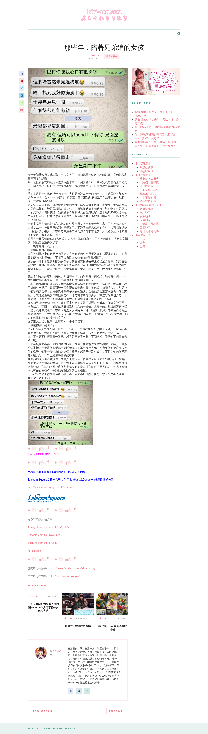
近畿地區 (145, 220)
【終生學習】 (143, 175)
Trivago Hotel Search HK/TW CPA (48, 527)
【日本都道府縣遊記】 (148, 205)
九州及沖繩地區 (149, 231)
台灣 (142, 246)
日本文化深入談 (149, 190)
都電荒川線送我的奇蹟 (78, 626)
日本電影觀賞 (148, 197)
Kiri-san (96, 55)
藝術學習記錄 (148, 201)
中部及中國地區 (149, 224)
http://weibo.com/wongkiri (65, 576)
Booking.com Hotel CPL (42, 542)
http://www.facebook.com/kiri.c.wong (72, 568)
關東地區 (145, 216)
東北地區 (145, 212)
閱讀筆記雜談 (148, 193)
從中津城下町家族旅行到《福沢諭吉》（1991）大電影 (155, 136)
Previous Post (42, 711)
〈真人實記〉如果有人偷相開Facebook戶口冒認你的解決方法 (43, 607)
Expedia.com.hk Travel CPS (45, 535)
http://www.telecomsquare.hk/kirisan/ (50, 487)
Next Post (115, 711)
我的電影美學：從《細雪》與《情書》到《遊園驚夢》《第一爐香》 (155, 144)
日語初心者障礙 (149, 182)
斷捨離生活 (146, 171)
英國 (142, 239)
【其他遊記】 (143, 235)
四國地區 (145, 227)
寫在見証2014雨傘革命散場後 (112, 627)
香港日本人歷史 (149, 178)
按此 (56, 454)
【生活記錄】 (143, 163)
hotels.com (34, 550)
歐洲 (142, 242)
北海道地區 (146, 209)
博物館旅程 (146, 186)
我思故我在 (111, 56)
